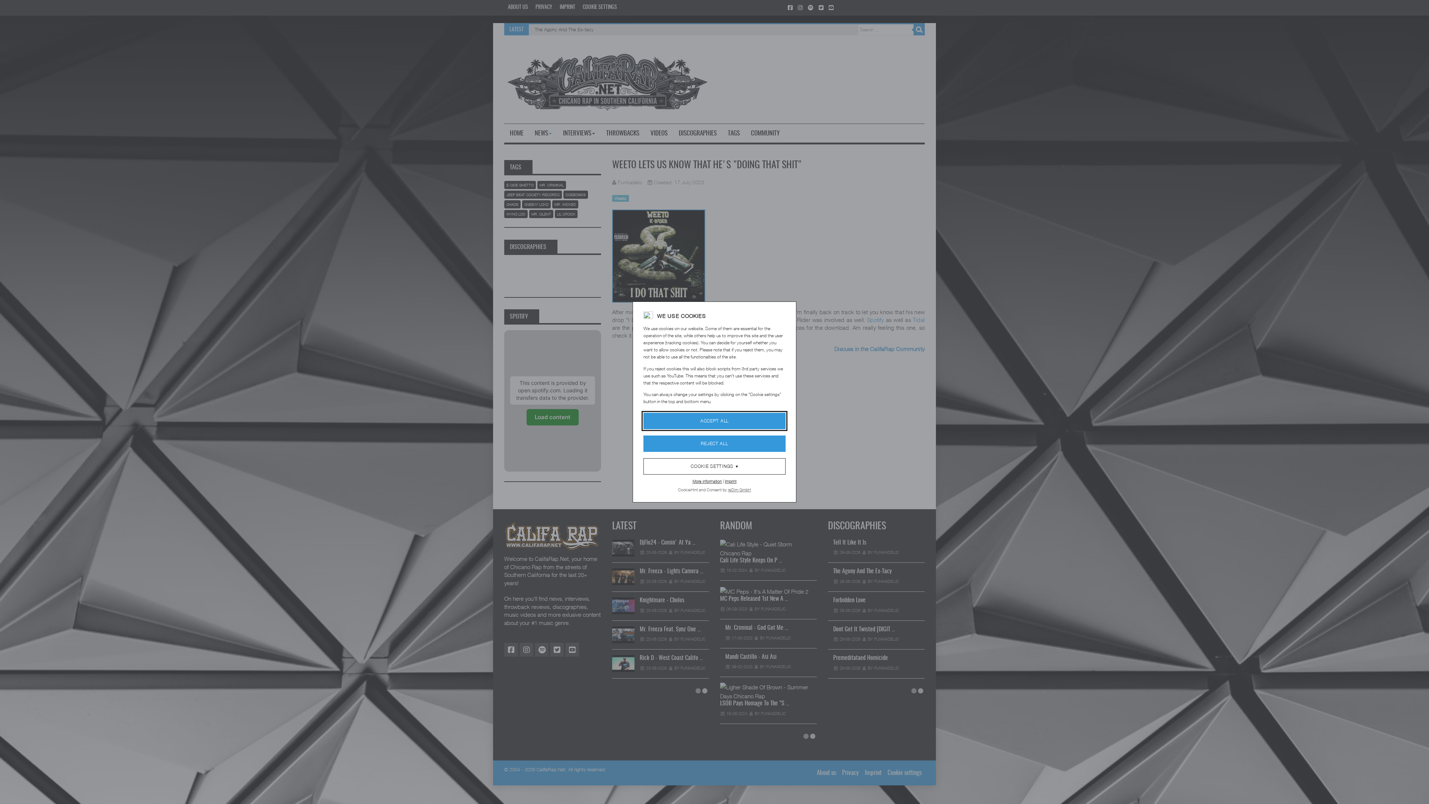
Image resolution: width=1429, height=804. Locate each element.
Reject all (714, 443)
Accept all (714, 421)
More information (707, 481)
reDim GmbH (739, 489)
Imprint (730, 481)
